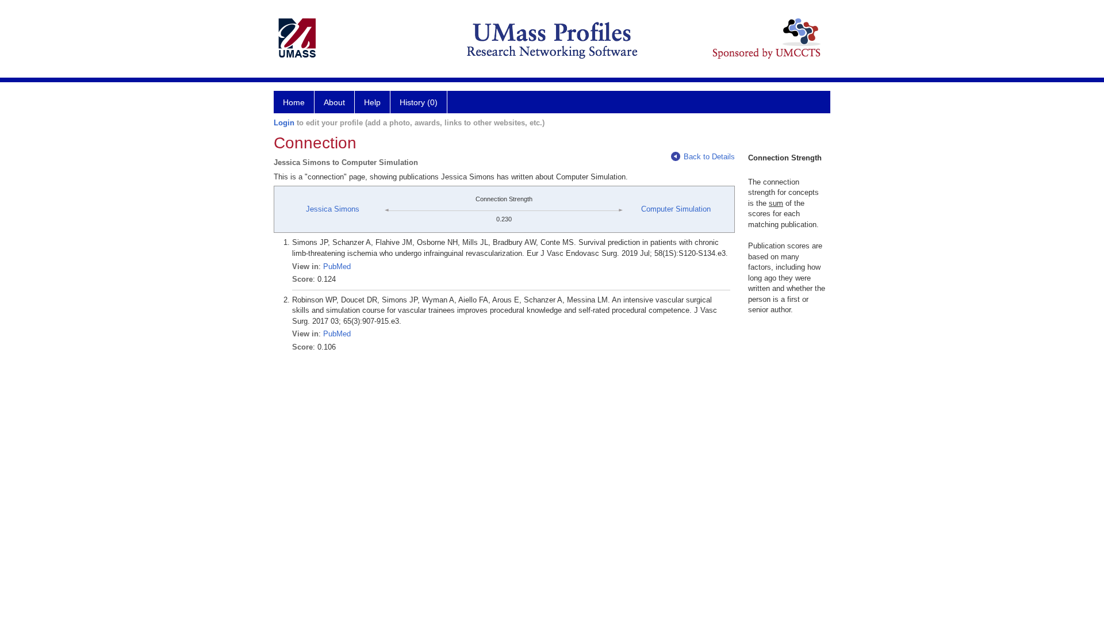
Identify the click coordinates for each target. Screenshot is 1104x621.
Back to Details (709, 156)
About (334, 102)
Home (294, 102)
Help (372, 102)
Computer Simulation (676, 209)
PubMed (337, 266)
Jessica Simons (332, 209)
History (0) (419, 102)
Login (284, 122)
